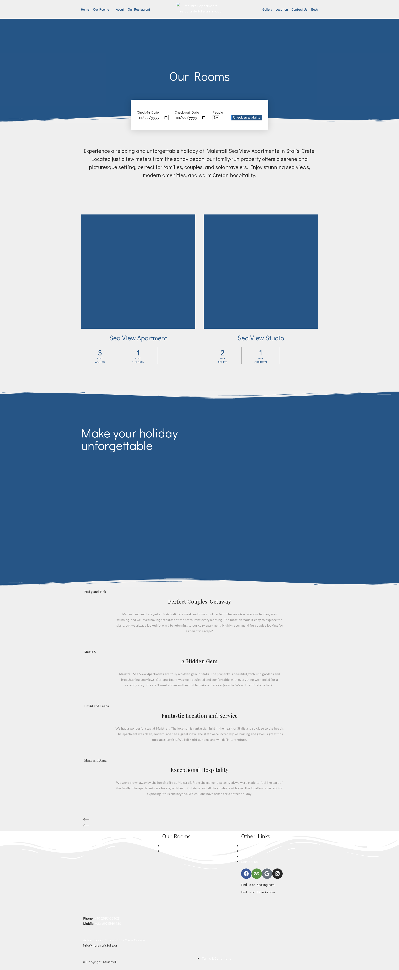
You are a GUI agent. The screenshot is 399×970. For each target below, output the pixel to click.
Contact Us (300, 9)
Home (85, 9)
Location (282, 9)
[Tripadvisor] (256, 873)
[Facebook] (246, 873)
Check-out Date (187, 112)
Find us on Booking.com (258, 884)
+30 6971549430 (108, 923)
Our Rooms (101, 9)
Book (314, 9)
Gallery (267, 9)
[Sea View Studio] (261, 271)
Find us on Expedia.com (258, 892)
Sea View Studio (261, 337)
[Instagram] (277, 873)
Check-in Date (148, 112)
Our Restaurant (139, 9)
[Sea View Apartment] (138, 271)
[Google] (267, 873)
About (120, 9)
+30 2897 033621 (107, 918)
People (218, 112)
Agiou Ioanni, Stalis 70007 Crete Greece (114, 940)
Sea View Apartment (138, 337)
